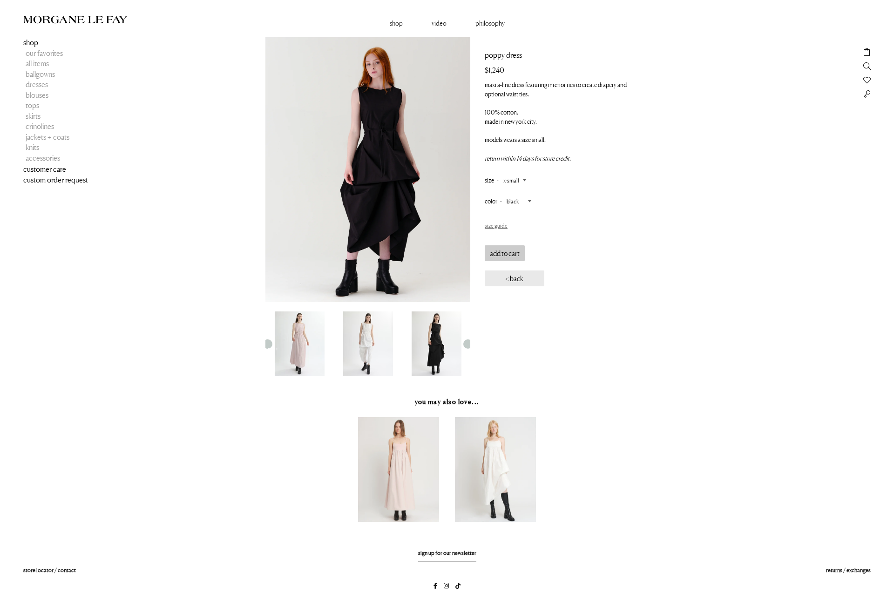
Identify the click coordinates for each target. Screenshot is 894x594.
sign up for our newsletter (447, 553)
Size (489, 180)
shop (30, 42)
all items (37, 63)
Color (491, 201)
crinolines (40, 126)
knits (32, 147)
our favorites (44, 53)
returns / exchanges (848, 570)
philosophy (490, 23)
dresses (37, 84)
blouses (37, 95)
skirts (33, 116)
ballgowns (40, 74)
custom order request (55, 179)
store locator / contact (49, 570)
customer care (44, 169)
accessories (43, 157)
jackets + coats (47, 137)
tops (32, 105)
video (439, 23)
